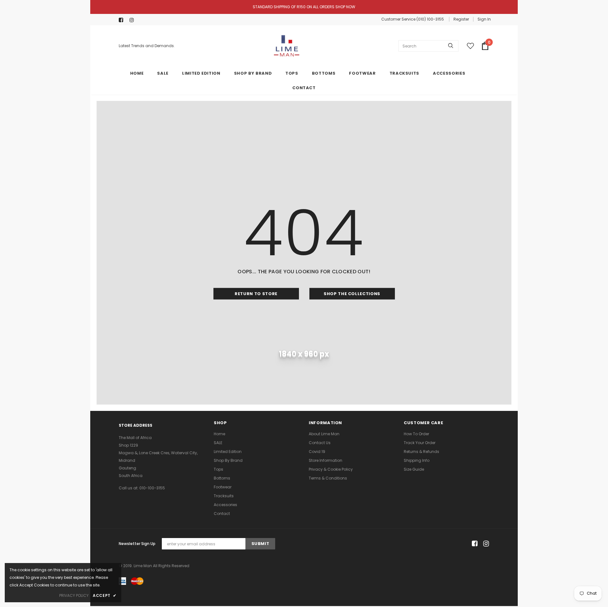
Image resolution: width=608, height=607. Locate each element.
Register (461, 19)
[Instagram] (133, 20)
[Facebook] (123, 20)
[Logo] (286, 46)
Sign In (484, 19)
